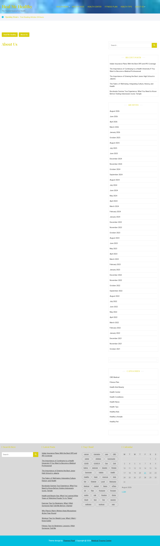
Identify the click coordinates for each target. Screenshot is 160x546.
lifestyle (93, 481)
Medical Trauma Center (101, 541)
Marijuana (113, 481)
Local (103, 481)
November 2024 (116, 164)
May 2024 (113, 196)
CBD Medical (114, 377)
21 (145, 473)
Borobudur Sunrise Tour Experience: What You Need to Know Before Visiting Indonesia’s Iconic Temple (133, 92)
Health (113, 472)
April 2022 (113, 317)
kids (114, 477)
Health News (62, 7)
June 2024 (114, 190)
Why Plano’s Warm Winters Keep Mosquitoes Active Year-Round (59, 512)
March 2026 (114, 127)
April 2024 (113, 201)
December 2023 (116, 222)
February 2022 (115, 328)
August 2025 (114, 143)
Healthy (86, 477)
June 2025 (114, 153)
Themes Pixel (69, 541)
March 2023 (114, 259)
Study (86, 500)
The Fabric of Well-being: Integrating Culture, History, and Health (131, 85)
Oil (85, 491)
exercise (95, 468)
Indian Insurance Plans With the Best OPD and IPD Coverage (133, 64)
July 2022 (113, 301)
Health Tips (126, 7)
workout (101, 504)
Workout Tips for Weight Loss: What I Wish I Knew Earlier (59, 519)
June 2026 (114, 116)
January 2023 (115, 270)
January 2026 (115, 132)
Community (111, 459)
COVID (86, 463)
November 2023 (116, 227)
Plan (92, 491)
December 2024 (116, 159)
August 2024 (114, 180)
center (87, 459)
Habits (101, 472)
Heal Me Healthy (17, 6)
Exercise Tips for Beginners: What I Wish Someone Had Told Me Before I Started (57, 504)
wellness (88, 504)
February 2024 (115, 212)
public (86, 495)
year (113, 504)
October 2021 (115, 349)
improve (105, 477)
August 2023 (114, 238)
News (105, 486)
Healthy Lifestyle (116, 417)
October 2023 (115, 233)
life (85, 481)
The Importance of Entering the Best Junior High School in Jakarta (132, 77)
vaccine (113, 500)
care (106, 454)
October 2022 (115, 286)
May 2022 (113, 312)
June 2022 (114, 307)
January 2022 (115, 333)
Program (113, 491)
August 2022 (114, 296)
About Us (139, 7)
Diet (114, 463)
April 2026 (113, 122)
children (98, 459)
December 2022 (116, 275)
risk (95, 495)
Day (106, 463)
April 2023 (113, 254)
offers (114, 486)
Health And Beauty (117, 387)
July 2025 (113, 148)
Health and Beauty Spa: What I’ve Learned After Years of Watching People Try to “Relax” (60, 497)
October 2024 (115, 169)
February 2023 (115, 264)
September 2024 (116, 175)
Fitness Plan (111, 7)
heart (95, 477)
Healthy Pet (114, 422)
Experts (104, 468)
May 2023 (113, 249)
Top (103, 500)
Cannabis (97, 454)
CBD (114, 454)
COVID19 (97, 463)
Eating (86, 468)
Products (102, 491)
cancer (86, 454)
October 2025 (115, 138)
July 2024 (113, 185)
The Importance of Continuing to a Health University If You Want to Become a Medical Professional (132, 70)
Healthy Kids (78, 7)
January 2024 (115, 217)
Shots (114, 495)
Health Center (94, 7)
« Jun (124, 492)
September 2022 (116, 291)
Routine (104, 495)
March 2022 (114, 322)
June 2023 (114, 243)
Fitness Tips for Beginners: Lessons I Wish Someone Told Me (58, 527)
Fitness (113, 468)
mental (96, 486)
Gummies (88, 472)
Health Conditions (116, 397)
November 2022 (116, 280)
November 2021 (116, 344)
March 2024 (114, 206)
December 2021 (116, 338)
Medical (86, 486)
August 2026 (114, 111)
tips (95, 500)
